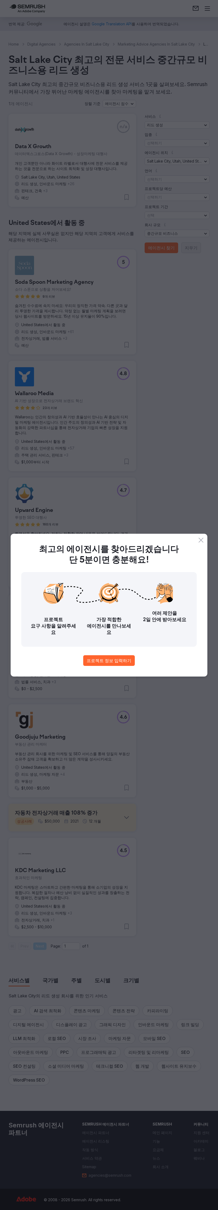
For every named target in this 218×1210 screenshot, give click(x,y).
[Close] (201, 540)
